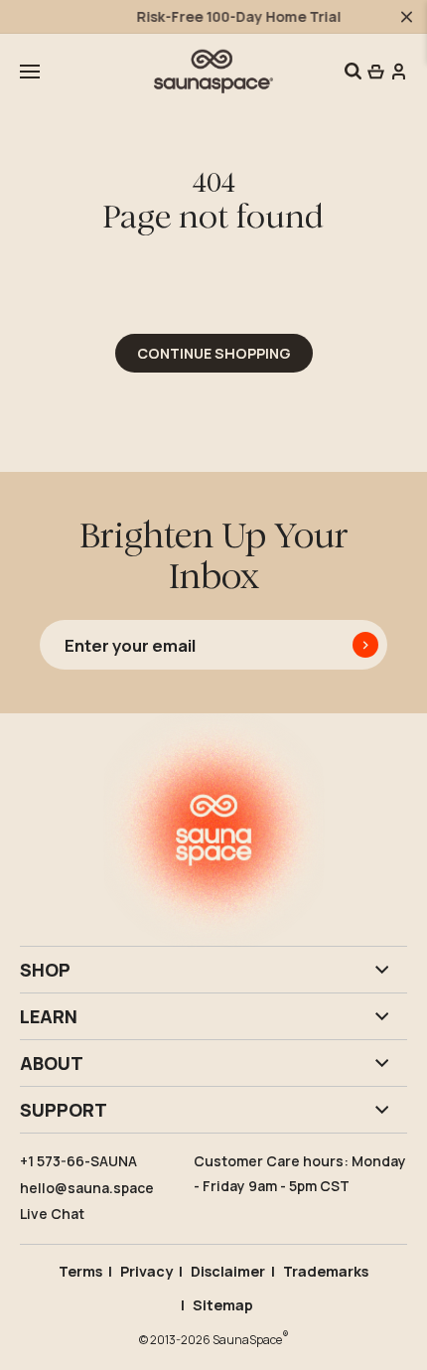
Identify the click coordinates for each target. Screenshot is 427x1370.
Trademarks (325, 1271)
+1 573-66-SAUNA (78, 1160)
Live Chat (52, 1213)
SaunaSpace (251, 1338)
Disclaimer (228, 1271)
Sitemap (223, 1304)
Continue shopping (214, 353)
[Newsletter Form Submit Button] (365, 645)
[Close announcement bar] (406, 16)
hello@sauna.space (87, 1187)
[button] (30, 71)
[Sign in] (397, 71)
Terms (80, 1271)
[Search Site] (353, 71)
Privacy (146, 1271)
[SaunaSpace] (213, 71)
